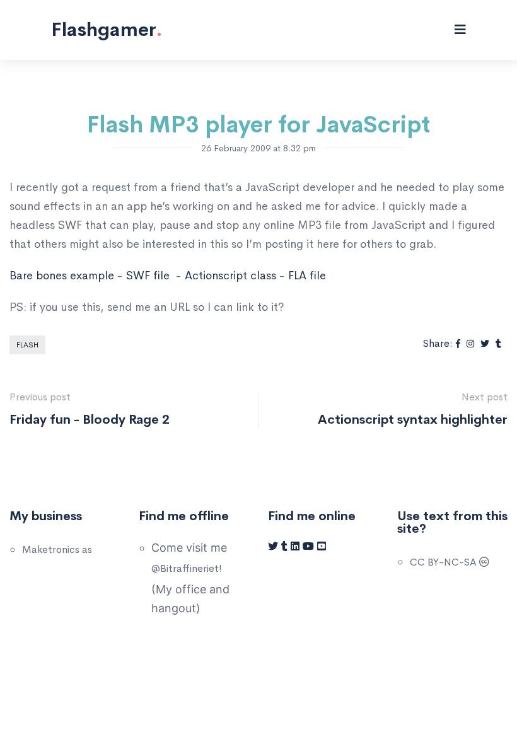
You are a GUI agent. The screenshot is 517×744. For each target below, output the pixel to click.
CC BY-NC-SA (444, 562)
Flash (27, 345)
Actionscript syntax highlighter (413, 419)
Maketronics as (57, 549)
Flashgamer (106, 30)
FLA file (307, 275)
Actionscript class (230, 275)
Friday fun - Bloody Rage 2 (89, 419)
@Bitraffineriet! (186, 568)
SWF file (148, 275)
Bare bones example (61, 275)
